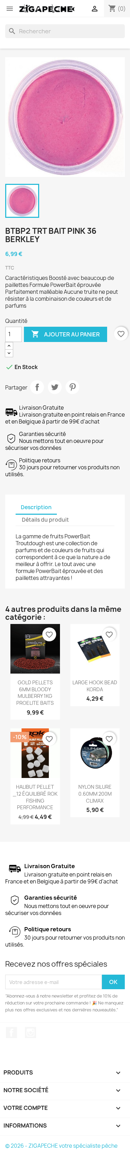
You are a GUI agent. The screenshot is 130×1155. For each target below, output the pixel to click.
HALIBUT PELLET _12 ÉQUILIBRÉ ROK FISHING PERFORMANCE (35, 797)
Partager (37, 387)
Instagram (30, 1032)
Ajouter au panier (65, 334)
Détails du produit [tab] (45, 519)
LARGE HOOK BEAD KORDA (94, 686)
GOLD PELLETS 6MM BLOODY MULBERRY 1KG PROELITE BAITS (35, 692)
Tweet (55, 387)
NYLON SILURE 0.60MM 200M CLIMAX (95, 794)
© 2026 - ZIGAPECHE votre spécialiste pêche (61, 1145)
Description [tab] (36, 507)
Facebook (11, 1032)
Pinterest (72, 387)
